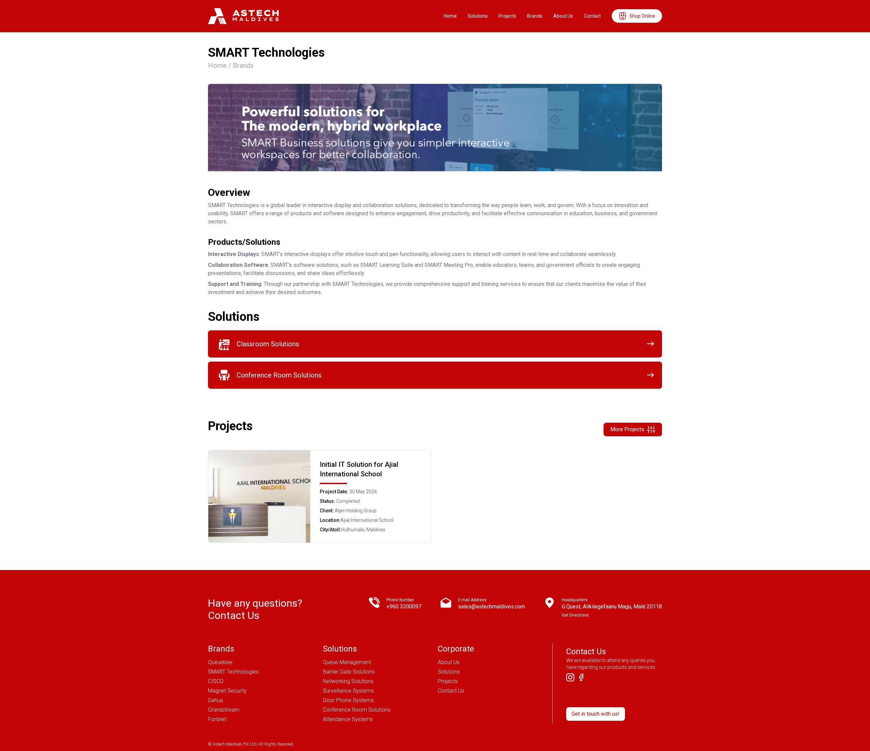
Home (450, 16)
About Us (563, 16)
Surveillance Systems (348, 691)
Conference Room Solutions (356, 710)
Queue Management (347, 662)
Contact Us (451, 691)
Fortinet (217, 719)
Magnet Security (227, 691)
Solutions (478, 16)
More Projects (627, 429)
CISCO (216, 681)
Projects (507, 16)
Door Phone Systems (348, 700)
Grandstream (223, 710)
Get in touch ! (596, 714)
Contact (592, 16)
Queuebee (220, 662)
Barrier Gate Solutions (349, 671)
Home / (220, 65)
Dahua (215, 700)
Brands (534, 16)
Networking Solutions (348, 681)
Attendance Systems (348, 719)
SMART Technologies (233, 671)
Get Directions (575, 615)
